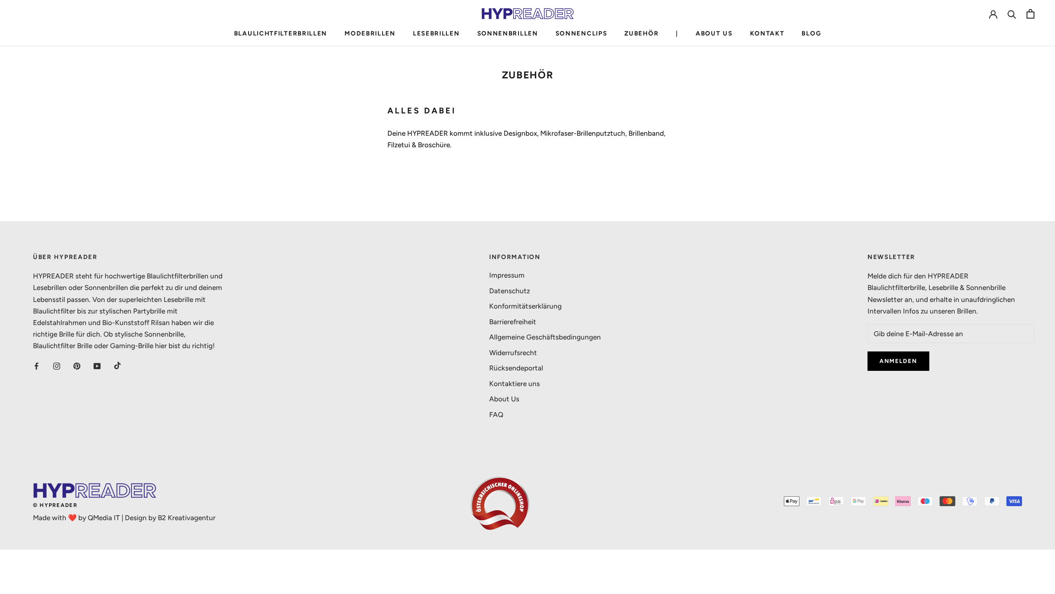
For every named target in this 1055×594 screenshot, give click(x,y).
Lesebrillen (436, 33)
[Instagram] (56, 365)
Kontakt (767, 33)
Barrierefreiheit (512, 322)
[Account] (993, 13)
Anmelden (898, 361)
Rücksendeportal (516, 368)
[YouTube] (97, 365)
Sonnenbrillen (507, 33)
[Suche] (1012, 13)
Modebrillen (370, 33)
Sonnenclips (581, 33)
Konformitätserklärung (525, 306)
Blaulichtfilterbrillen (280, 33)
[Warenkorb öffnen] (1030, 14)
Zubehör (641, 33)
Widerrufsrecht (513, 353)
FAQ (496, 414)
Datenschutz (509, 291)
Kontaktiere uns (514, 384)
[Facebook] (36, 365)
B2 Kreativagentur (187, 518)
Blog (811, 33)
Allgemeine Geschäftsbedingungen (545, 337)
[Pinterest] (76, 365)
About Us (714, 33)
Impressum (507, 275)
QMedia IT (104, 518)
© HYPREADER (55, 505)
